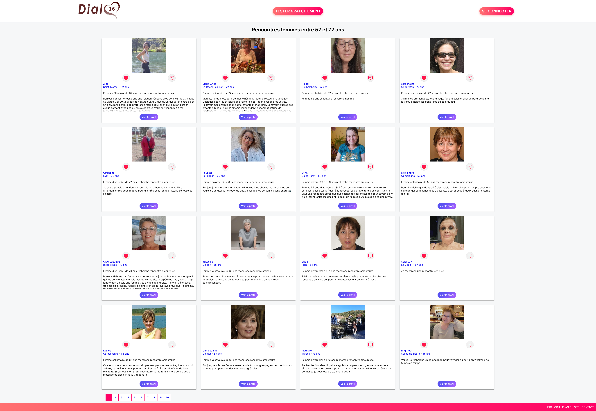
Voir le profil (149, 117)
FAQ (549, 407)
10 (167, 397)
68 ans (221, 175)
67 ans (323, 86)
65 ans (125, 353)
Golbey (207, 264)
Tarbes (306, 353)
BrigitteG (406, 350)
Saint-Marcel (110, 86)
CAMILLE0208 (111, 261)
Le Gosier (406, 264)
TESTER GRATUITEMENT (298, 11)
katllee (107, 350)
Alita (105, 83)
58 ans (421, 175)
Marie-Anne (209, 83)
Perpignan (208, 175)
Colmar (207, 353)
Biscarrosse (110, 264)
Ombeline (108, 172)
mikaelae (208, 261)
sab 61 (306, 261)
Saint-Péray (309, 175)
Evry (105, 175)
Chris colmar (210, 350)
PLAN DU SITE (570, 407)
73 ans (316, 353)
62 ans (125, 86)
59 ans (322, 175)
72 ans (230, 86)
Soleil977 (406, 261)
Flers (304, 264)
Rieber (305, 83)
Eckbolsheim (309, 86)
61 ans (314, 264)
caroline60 (407, 83)
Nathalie (307, 350)
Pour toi (207, 172)
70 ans (123, 264)
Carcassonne (110, 353)
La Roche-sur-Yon (213, 86)
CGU (557, 407)
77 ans (420, 86)
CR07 (305, 172)
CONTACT (588, 407)
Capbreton (407, 86)
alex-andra (407, 172)
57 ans (419, 264)
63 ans (218, 353)
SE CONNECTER (496, 11)
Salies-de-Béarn (410, 353)
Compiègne (408, 175)
